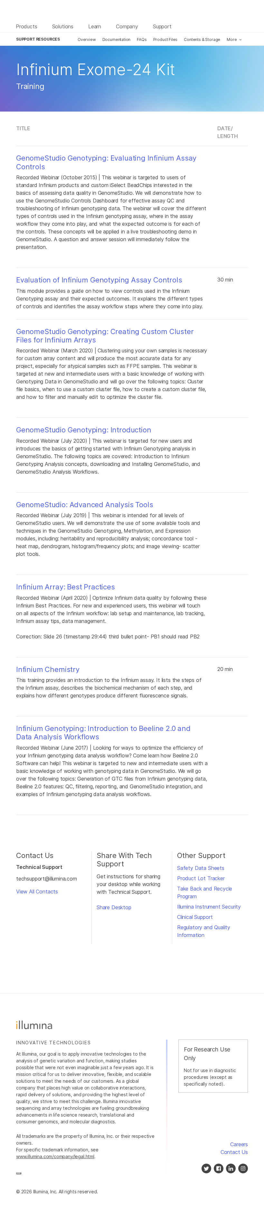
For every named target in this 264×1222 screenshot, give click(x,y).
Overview (87, 39)
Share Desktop (114, 907)
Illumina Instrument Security (209, 906)
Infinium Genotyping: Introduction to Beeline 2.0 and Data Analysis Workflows (103, 732)
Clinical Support (195, 917)
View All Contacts (37, 891)
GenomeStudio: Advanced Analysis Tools (84, 504)
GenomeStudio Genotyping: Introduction (83, 430)
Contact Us (234, 1152)
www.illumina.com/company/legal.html (55, 1156)
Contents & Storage (202, 39)
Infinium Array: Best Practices (65, 587)
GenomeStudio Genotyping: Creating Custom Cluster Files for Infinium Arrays (105, 335)
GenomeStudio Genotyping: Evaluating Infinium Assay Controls (106, 162)
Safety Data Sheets (200, 868)
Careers (239, 1144)
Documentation (116, 39)
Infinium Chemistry (48, 669)
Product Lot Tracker (201, 878)
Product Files (165, 39)
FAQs (141, 39)
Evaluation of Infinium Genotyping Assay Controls (99, 280)
